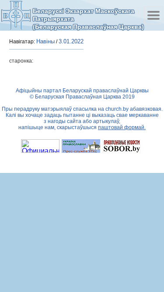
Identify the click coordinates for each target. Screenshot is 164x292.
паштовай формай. (122, 127)
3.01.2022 (71, 41)
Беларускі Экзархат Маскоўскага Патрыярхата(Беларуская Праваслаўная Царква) (88, 18)
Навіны (45, 41)
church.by (117, 109)
